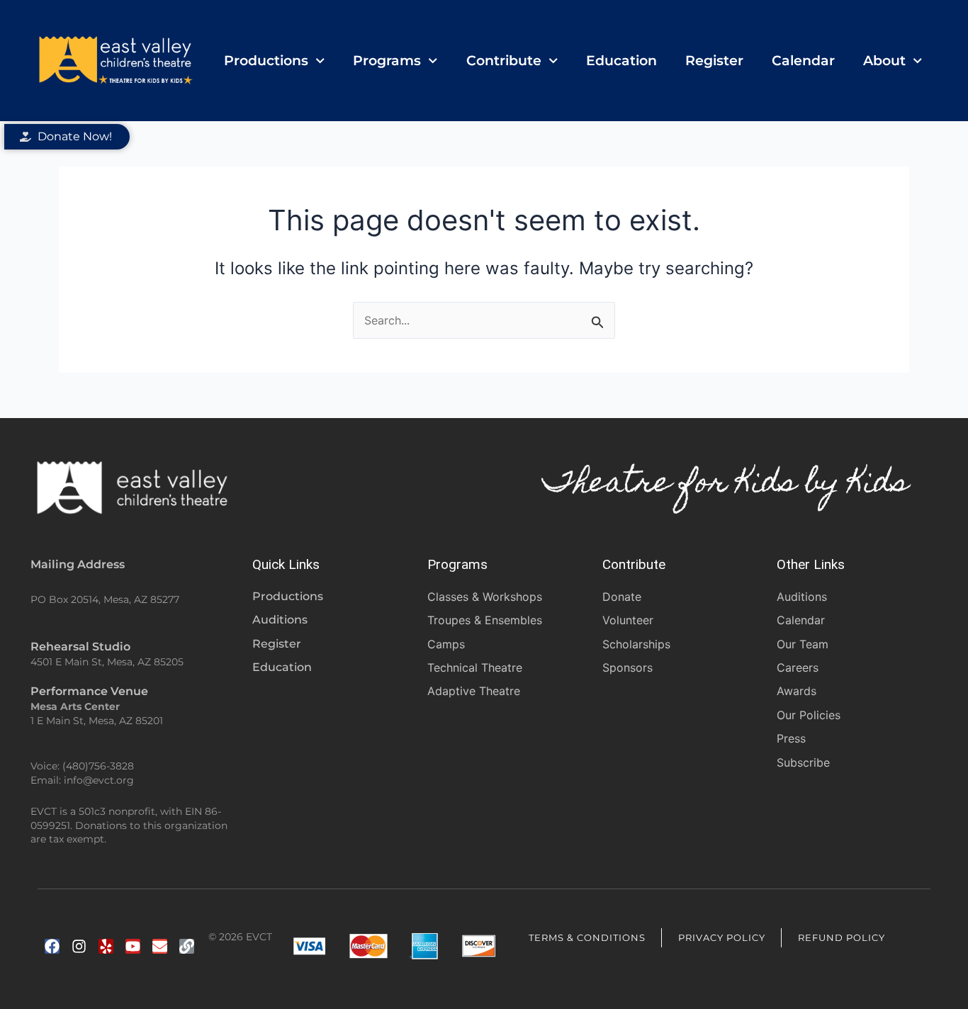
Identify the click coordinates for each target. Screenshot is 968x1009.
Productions (266, 60)
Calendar (803, 60)
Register (714, 60)
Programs (387, 60)
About (884, 60)
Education (621, 60)
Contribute (503, 60)
